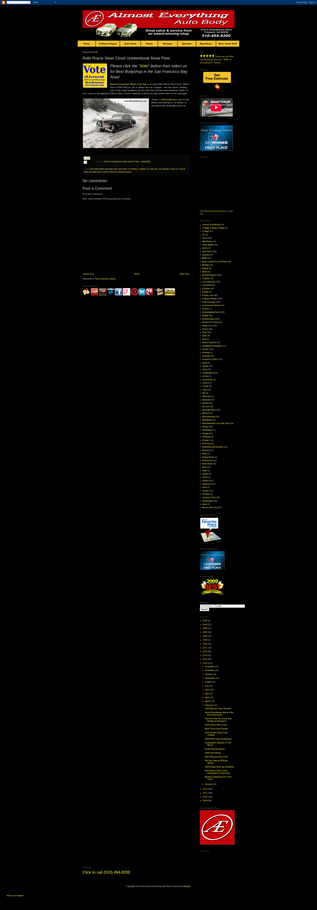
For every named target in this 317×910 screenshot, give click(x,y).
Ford (204, 332)
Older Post (184, 274)
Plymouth (206, 437)
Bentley (205, 265)
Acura (205, 238)
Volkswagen (207, 501)
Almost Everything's (119, 84)
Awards (205, 255)
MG (203, 393)
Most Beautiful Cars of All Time (215, 423)
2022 (205, 632)
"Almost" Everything (211, 224)
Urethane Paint (209, 497)
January (209, 784)
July (207, 686)
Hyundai (206, 356)
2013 (205, 663)
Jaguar (205, 366)
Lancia (205, 376)
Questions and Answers (212, 447)
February (209, 705)
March (208, 701)
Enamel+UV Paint (210, 322)
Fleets (149, 43)
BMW (204, 258)
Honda (205, 349)
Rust (204, 467)
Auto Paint (130, 43)
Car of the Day (208, 282)
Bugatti (205, 268)
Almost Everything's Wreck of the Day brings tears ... (219, 713)
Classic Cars (208, 295)
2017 (205, 648)
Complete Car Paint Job (147, 169)
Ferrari (205, 329)
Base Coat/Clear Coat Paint (214, 261)
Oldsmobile (207, 430)
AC (203, 235)
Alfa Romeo (207, 241)
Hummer (206, 352)
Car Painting (132, 169)
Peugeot (206, 433)
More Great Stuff (227, 43)
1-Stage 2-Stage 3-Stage (213, 228)
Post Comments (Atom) (105, 279)
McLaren (206, 406)
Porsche (206, 443)
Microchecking (208, 416)
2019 (205, 640)
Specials (187, 43)
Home (86, 43)
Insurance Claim (209, 359)
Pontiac (205, 440)
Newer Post (88, 274)
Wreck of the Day (138, 84)
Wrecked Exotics (125, 172)
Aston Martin (207, 245)
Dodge (205, 315)
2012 (205, 789)
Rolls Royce (97, 172)
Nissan (205, 427)
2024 (205, 624)
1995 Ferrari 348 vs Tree (216, 725)
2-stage (205, 231)
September (210, 678)
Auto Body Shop (111, 169)
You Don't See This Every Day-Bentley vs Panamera (218, 719)
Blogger (186, 886)
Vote (144, 66)
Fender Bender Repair (215, 749)
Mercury (206, 413)
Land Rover (207, 379)
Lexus (205, 383)
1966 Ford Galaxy (213, 753)
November (210, 670)
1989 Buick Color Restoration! (218, 739)
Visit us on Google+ (15, 895)
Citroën (205, 292)
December (210, 666)
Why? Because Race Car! (216, 757)
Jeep (204, 369)
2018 (205, 644)
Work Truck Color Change (216, 729)
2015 (205, 655)
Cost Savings (163, 169)
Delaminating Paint (210, 312)
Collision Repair (107, 43)
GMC (204, 336)
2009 (205, 800)
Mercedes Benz (209, 410)
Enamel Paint (208, 319)
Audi (204, 248)
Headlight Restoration (212, 346)
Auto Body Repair (97, 169)
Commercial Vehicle (211, 305)
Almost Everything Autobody (214, 211)
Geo (204, 339)
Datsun (205, 309)
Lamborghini (208, 373)
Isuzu (204, 363)
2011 (205, 793)
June (207, 690)
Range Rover (208, 457)
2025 (205, 620)
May (207, 693)
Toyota (205, 491)
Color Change (208, 302)
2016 (205, 651)
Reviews (167, 43)
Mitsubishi (206, 420)
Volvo (204, 504)
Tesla (204, 487)
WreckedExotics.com (172, 99)
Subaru (205, 480)
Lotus (204, 390)
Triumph (206, 494)
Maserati (206, 400)
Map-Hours (205, 43)
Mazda (205, 403)
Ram (204, 454)
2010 (205, 797)
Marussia (206, 396)
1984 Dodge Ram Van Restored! (219, 767)
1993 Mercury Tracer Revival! (218, 708)
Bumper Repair (209, 275)
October (209, 674)
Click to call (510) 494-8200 (106, 872)
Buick (204, 272)
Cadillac (206, 278)
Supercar (206, 484)
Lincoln (205, 386)
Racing (205, 450)
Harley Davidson (209, 342)
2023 (205, 628)
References (207, 460)
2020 (205, 636)
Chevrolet (206, 285)
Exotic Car (174, 169)
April (207, 697)
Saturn (205, 474)
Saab (204, 470)
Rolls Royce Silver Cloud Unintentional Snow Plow (217, 772)
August (208, 682)
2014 (205, 659)
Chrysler (206, 288)
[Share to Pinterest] (88, 166)
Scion (204, 477)
